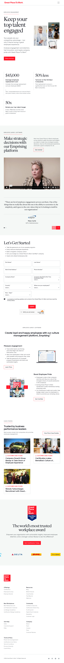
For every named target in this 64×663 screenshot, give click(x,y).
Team (27, 626)
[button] (58, 2)
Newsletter (29, 614)
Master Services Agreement (11, 639)
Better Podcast (30, 591)
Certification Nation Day (32, 607)
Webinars (28, 598)
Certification (7, 589)
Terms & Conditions (9, 644)
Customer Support (9, 626)
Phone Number (38, 269)
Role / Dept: (8, 293)
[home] (14, 3)
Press (27, 630)
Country (7, 285)
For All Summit (30, 610)
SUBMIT (32, 306)
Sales (5, 623)
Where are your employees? (42, 285)
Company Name (10, 277)
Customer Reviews (31, 632)
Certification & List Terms (10, 642)
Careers (28, 628)
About (28, 623)
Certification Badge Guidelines (12, 612)
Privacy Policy (10, 300)
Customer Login (30, 616)
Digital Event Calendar (32, 612)
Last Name (37, 262)
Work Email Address (11, 269)
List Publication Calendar (10, 607)
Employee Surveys (8, 591)
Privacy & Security (8, 646)
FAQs (5, 628)
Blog (27, 589)
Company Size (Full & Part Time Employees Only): (46, 277)
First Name (8, 262)
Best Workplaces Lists (9, 605)
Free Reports (29, 596)
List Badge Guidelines (10, 610)
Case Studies (29, 594)
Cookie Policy (7, 648)
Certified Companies (31, 605)
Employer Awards (8, 594)
